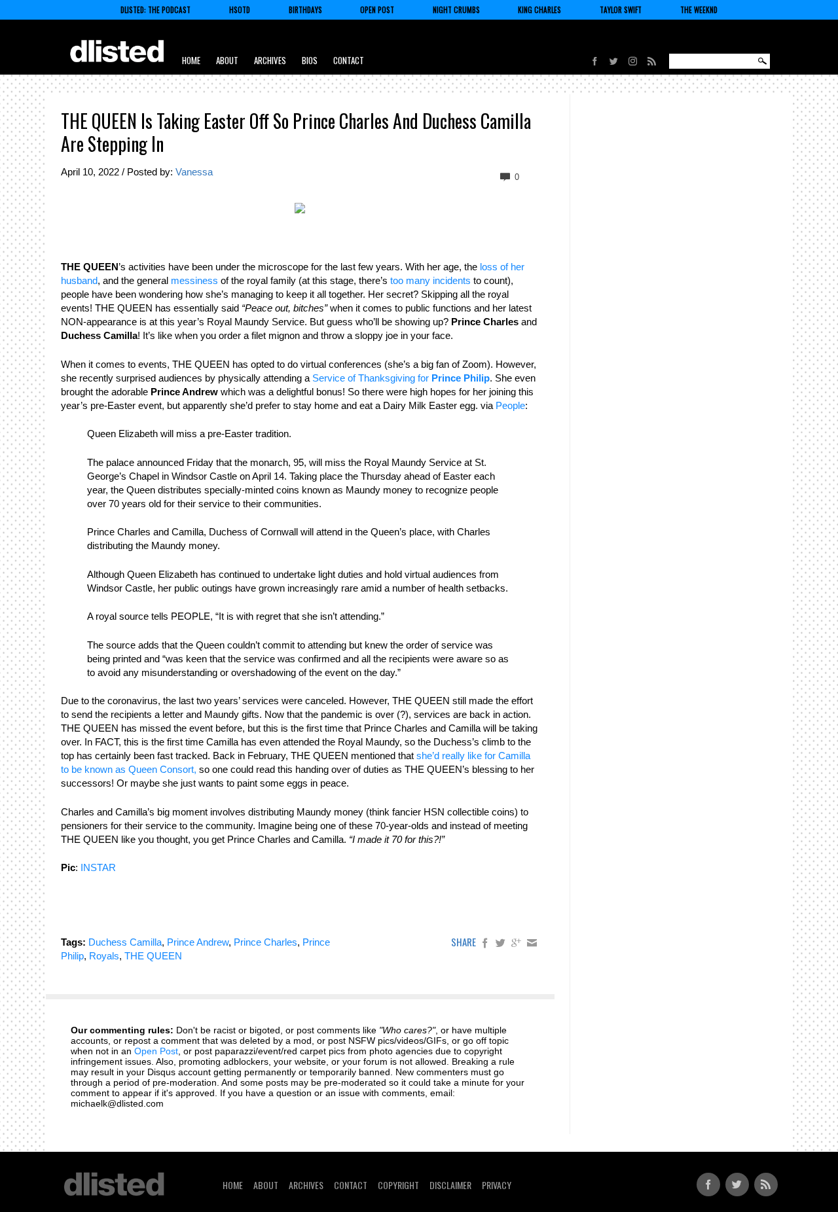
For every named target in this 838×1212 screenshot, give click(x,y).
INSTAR (98, 867)
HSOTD (239, 10)
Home (191, 60)
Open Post (377, 10)
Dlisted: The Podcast (155, 10)
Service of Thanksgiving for (401, 377)
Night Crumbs (456, 10)
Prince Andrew (197, 942)
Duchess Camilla (125, 942)
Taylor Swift (621, 10)
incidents (452, 280)
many (418, 280)
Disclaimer (450, 1185)
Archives (270, 60)
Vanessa (194, 171)
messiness (194, 280)
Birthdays (305, 10)
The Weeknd (699, 10)
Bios (310, 60)
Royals (104, 955)
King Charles (539, 10)
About (227, 60)
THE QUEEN (153, 955)
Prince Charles (265, 942)
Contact (348, 60)
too (396, 280)
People (510, 405)
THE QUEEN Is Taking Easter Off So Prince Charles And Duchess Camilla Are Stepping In (296, 132)
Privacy (496, 1185)
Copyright (398, 1185)
